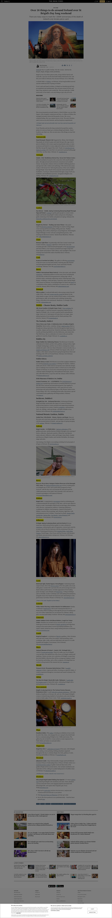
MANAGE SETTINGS (92, 912)
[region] (56, 911)
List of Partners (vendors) (55, 910)
